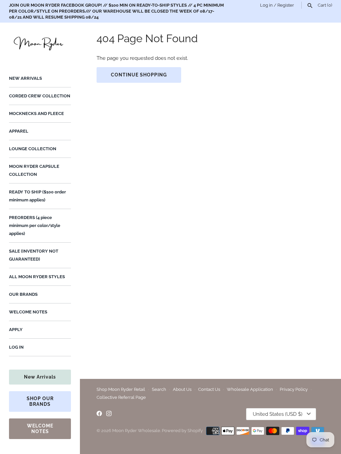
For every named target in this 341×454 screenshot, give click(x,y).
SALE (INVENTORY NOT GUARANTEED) (33, 255)
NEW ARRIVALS (25, 78)
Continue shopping (139, 74)
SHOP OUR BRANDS (40, 401)
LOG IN (16, 347)
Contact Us (209, 389)
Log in (266, 5)
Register (285, 5)
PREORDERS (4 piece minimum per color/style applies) (34, 225)
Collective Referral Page (121, 397)
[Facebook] (99, 414)
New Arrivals (40, 377)
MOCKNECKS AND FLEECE (36, 113)
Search (159, 389)
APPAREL (18, 131)
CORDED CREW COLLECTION (39, 95)
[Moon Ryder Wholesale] (40, 43)
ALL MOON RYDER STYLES (37, 276)
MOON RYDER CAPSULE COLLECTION (34, 170)
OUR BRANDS (23, 294)
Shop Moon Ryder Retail (121, 389)
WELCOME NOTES (28, 311)
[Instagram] (109, 414)
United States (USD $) (277, 414)
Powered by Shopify (182, 430)
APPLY (16, 329)
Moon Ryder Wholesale (136, 430)
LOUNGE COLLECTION (32, 148)
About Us (182, 389)
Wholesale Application (250, 389)
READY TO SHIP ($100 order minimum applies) (37, 195)
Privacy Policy (294, 389)
